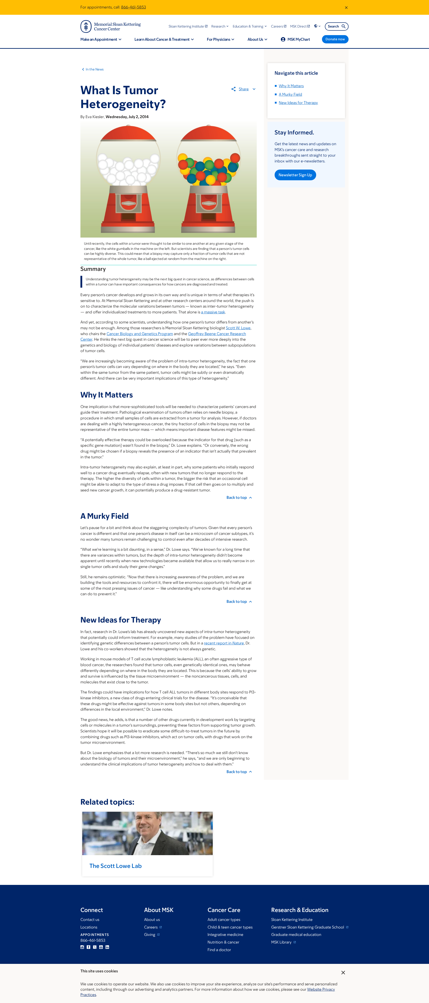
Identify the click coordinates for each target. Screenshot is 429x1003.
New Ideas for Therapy (298, 102)
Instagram (82, 947)
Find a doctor (219, 950)
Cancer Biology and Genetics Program (140, 334)
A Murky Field (290, 94)
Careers (151, 927)
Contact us (89, 919)
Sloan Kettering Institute (292, 919)
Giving (150, 934)
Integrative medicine (225, 934)
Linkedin (107, 947)
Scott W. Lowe (238, 328)
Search (333, 26)
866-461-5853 (133, 7)
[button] (220, 26)
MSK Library (281, 942)
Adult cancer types (224, 919)
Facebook (88, 947)
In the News (95, 69)
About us (152, 919)
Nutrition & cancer (223, 942)
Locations (88, 927)
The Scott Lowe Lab (115, 865)
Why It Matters (291, 86)
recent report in (224, 643)
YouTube (101, 947)
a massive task (213, 312)
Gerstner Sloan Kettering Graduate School (308, 927)
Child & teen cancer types (230, 927)
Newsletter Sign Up (295, 175)
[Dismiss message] (346, 7)
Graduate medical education (296, 934)
